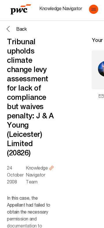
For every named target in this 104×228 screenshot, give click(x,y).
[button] (93, 9)
